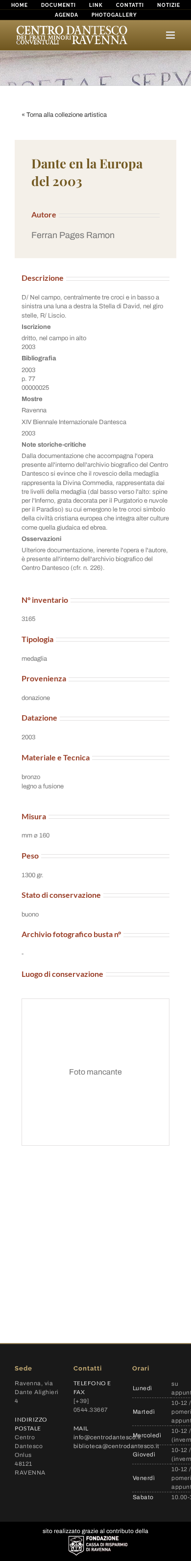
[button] (95, 235)
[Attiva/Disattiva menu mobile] (171, 35)
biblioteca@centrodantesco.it (116, 1446)
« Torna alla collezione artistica (64, 114)
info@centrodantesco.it (107, 1437)
